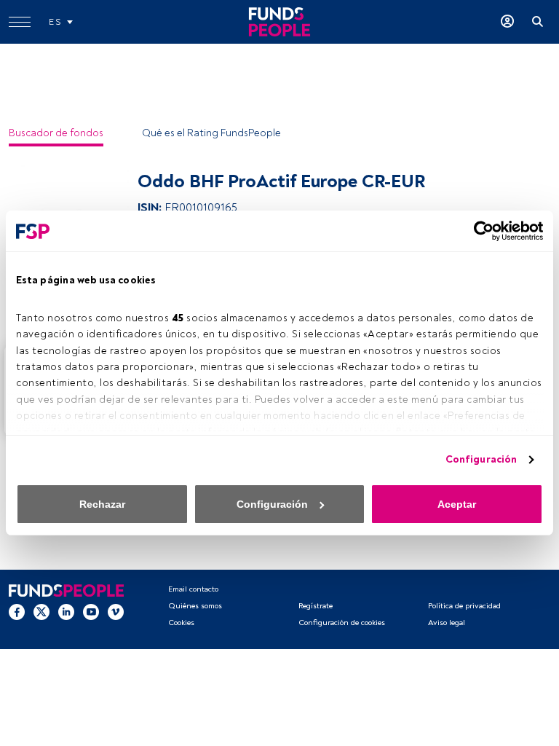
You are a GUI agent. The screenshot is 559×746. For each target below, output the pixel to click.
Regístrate (315, 605)
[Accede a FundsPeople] (507, 21)
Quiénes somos (195, 605)
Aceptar (456, 504)
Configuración (481, 459)
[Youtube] (91, 612)
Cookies (181, 622)
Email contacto (193, 589)
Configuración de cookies (341, 622)
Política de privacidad (464, 605)
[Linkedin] (66, 612)
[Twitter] (41, 612)
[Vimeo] (116, 612)
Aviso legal (446, 622)
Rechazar (102, 504)
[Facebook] (17, 612)
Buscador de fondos (56, 133)
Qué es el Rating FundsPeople (211, 133)
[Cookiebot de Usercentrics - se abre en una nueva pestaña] (479, 231)
